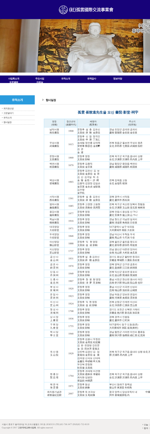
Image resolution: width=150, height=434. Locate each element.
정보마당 (117, 78)
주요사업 (39, 78)
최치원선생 (8, 108)
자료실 (39, 82)
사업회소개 (13, 78)
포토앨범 (13, 82)
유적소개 (65, 78)
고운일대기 (8, 113)
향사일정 (7, 122)
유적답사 (91, 78)
